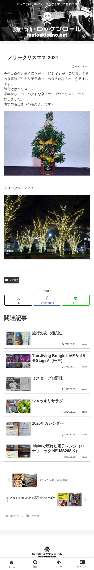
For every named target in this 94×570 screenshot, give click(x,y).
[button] (84, 540)
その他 (13, 280)
